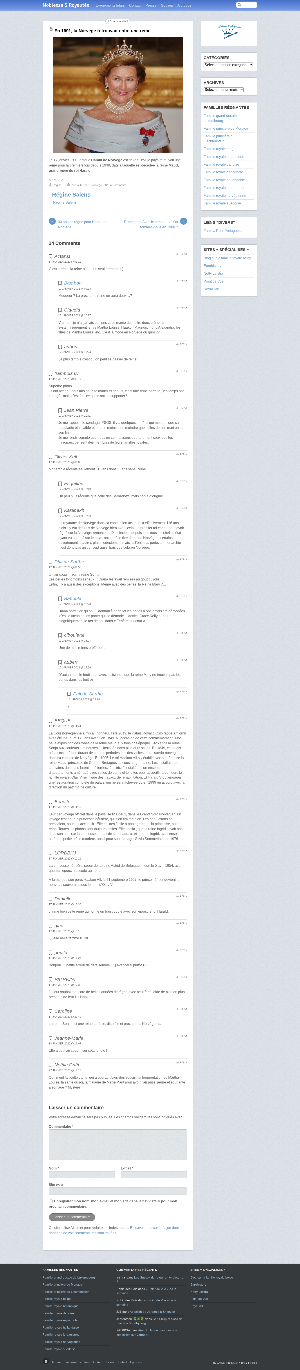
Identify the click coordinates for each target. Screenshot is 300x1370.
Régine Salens (71, 195)
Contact (135, 5)
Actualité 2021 (80, 185)
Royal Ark (211, 289)
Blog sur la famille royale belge (228, 258)
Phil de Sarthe (69, 561)
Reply (183, 254)
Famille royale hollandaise (224, 180)
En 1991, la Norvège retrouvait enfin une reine (102, 30)
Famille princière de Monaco (226, 128)
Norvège (96, 185)
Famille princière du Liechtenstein (66, 1291)
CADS (221, 1363)
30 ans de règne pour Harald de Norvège (79, 224)
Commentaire (61, 1126)
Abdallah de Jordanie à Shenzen (152, 1311)
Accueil (56, 1362)
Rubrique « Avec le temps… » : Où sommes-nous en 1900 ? (154, 224)
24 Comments (117, 185)
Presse (151, 5)
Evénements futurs (110, 5)
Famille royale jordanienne (224, 188)
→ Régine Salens (62, 202)
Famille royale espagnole (223, 172)
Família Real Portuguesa (223, 231)
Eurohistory (212, 266)
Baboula (72, 598)
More (53, 180)
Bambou (73, 282)
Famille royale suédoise (222, 203)
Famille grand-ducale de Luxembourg (69, 1277)
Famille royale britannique (224, 157)
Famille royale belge (219, 149)
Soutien (167, 5)
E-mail (127, 1168)
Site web (56, 1185)
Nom (54, 1168)
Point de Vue (214, 281)
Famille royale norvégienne (225, 195)
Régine (57, 185)
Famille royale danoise (221, 164)
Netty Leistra (213, 273)
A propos (184, 5)
